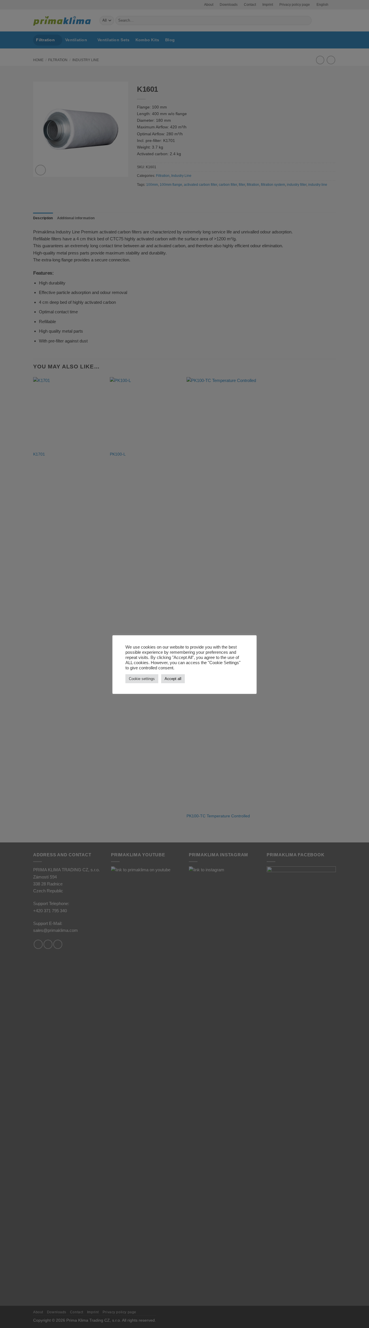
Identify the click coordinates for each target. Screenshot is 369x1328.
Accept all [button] (173, 679)
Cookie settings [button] (142, 679)
